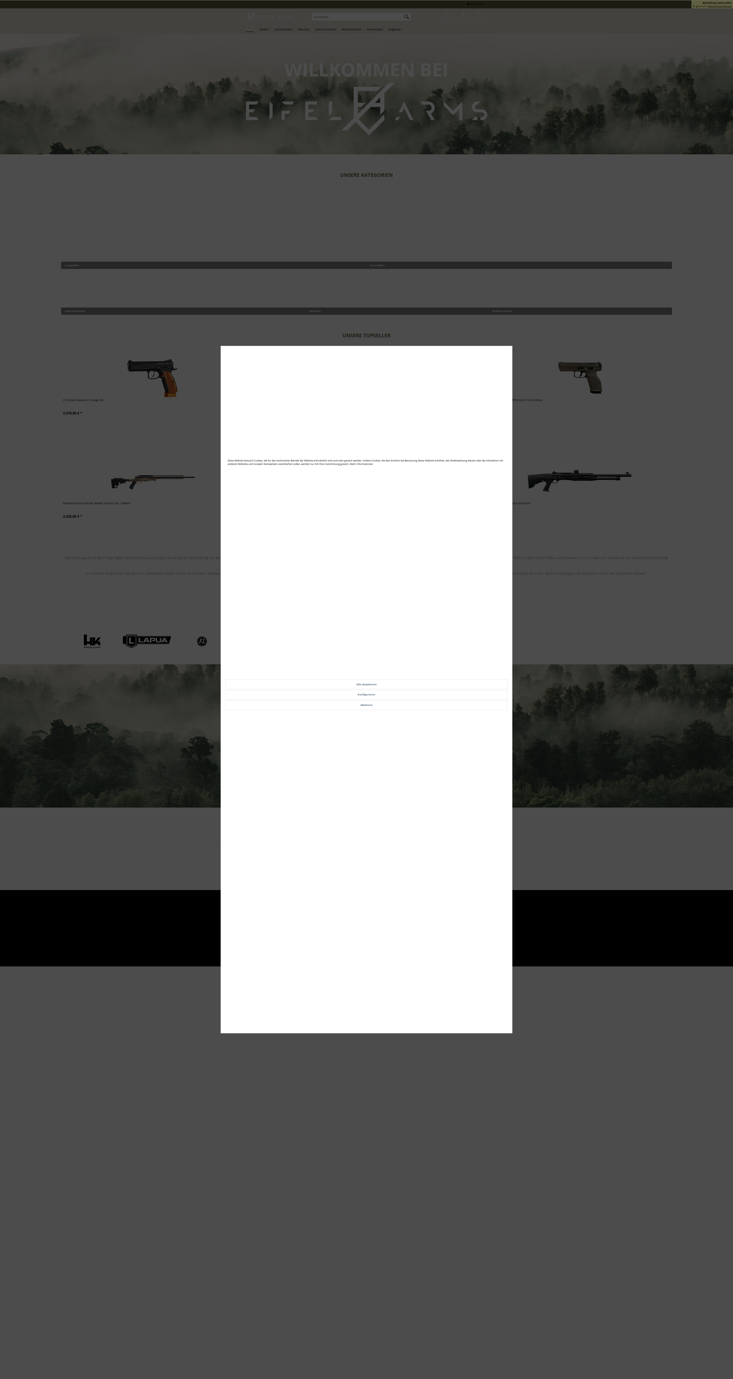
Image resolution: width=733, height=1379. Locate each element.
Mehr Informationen (361, 464)
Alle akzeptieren (366, 684)
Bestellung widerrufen (717, 3)
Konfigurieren (366, 694)
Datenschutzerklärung (719, 6)
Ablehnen (366, 705)
